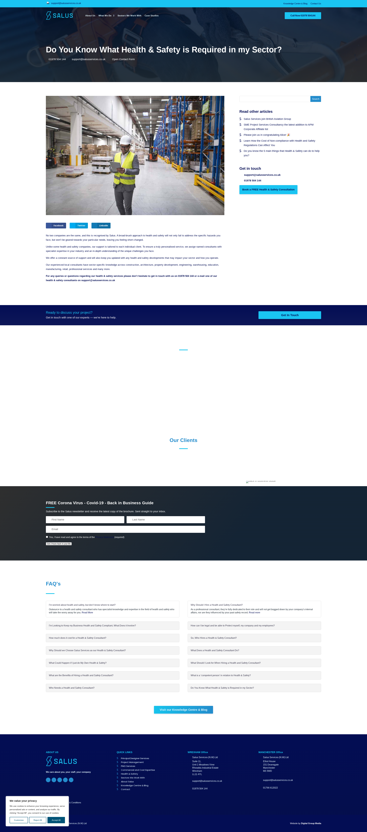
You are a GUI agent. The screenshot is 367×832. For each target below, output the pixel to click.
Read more (254, 612)
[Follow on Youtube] (71, 780)
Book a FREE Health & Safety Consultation (268, 189)
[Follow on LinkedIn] (59, 780)
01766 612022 (270, 788)
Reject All (38, 820)
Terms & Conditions (72, 802)
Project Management (132, 762)
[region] (37, 811)
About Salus (127, 781)
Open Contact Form (123, 59)
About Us (90, 15)
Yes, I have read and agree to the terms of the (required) (86, 537)
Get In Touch (290, 315)
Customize (19, 820)
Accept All (56, 820)
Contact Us (316, 4)
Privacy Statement (104, 537)
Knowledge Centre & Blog (295, 4)
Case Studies (152, 15)
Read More (87, 612)
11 (203, 397)
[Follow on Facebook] (48, 780)
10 (199, 397)
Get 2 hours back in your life (59, 544)
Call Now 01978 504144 (302, 15)
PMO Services (128, 766)
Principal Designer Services (135, 758)
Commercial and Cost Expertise (138, 769)
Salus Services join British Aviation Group (267, 119)
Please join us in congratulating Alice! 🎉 (267, 134)
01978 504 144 (57, 59)
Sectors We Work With (129, 15)
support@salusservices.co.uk (66, 3)
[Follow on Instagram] (65, 780)
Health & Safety (129, 773)
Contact (125, 789)
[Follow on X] (54, 780)
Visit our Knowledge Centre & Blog (183, 709)
